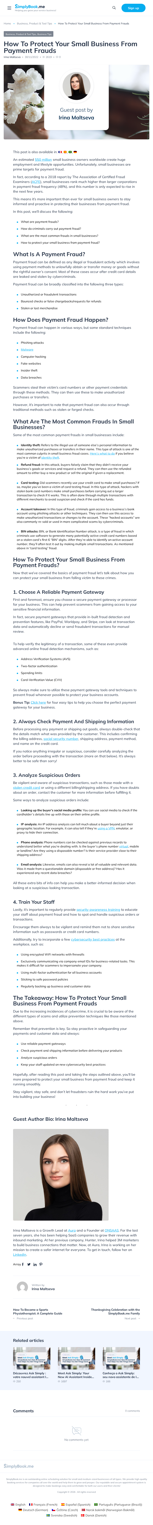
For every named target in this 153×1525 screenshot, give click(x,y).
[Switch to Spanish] (65, 152)
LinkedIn (19, 1254)
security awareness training (98, 909)
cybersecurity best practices (93, 939)
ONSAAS (112, 1230)
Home (7, 23)
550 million (43, 159)
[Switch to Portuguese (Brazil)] (70, 152)
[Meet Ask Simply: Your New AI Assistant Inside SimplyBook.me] (76, 1365)
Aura (72, 1230)
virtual (123, 846)
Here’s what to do (102, 453)
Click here (38, 702)
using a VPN (106, 828)
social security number (60, 739)
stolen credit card (26, 787)
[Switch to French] (60, 152)
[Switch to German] (75, 152)
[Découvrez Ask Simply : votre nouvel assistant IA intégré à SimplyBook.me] (31, 1365)
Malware (27, 349)
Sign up (133, 8)
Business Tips (44, 34)
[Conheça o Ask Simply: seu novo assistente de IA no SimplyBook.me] (121, 1365)
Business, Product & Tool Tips (34, 23)
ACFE (36, 182)
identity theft (50, 457)
